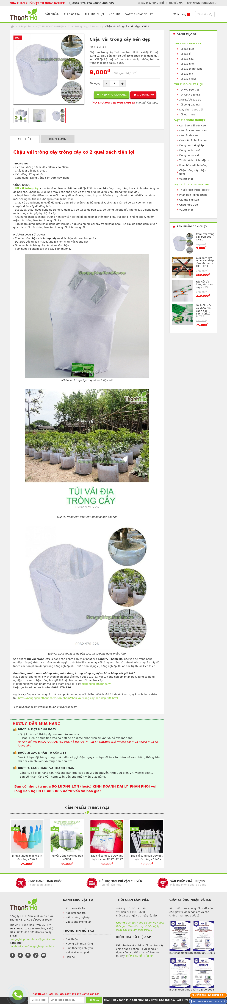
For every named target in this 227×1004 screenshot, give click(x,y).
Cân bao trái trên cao (192, 125)
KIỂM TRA (209, 995)
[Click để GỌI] (17, 994)
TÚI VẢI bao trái (189, 89)
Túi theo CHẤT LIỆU (188, 84)
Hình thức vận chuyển (79, 948)
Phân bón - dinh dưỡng (193, 165)
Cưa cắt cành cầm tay (193, 140)
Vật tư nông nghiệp (78, 917)
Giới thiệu (72, 939)
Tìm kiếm (205, 14)
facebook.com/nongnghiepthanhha (32, 946)
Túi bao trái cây (75, 908)
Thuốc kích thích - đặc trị (194, 160)
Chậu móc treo (188, 204)
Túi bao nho (186, 63)
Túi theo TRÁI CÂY (187, 43)
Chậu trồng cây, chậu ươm (84, 26)
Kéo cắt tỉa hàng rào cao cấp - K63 (204, 284)
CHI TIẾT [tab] (24, 139)
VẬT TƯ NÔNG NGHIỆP (139, 14)
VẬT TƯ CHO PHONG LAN (191, 184)
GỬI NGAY (94, 1000)
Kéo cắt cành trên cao (193, 130)
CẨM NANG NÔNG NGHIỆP (202, 3)
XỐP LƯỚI (115, 14)
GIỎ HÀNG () (145, 94)
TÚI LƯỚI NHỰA (94, 14)
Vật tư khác (186, 178)
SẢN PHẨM (51, 14)
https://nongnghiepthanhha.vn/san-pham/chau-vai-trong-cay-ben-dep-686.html (68, 698)
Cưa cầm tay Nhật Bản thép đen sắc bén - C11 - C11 (205, 261)
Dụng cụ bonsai (189, 155)
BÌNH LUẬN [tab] (57, 139)
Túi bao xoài (186, 58)
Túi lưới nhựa (187, 114)
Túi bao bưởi (187, 48)
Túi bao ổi (185, 53)
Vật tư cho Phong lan (79, 921)
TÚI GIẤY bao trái (190, 94)
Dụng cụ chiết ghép (191, 145)
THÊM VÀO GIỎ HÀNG (113, 94)
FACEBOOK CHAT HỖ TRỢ (208, 1001)
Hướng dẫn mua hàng (79, 943)
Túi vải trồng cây (26, 188)
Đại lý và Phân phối (78, 952)
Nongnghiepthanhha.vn (96, 683)
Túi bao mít (186, 73)
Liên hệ (70, 957)
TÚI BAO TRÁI (72, 14)
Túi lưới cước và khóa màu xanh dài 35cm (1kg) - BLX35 (204, 311)
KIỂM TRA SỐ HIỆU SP (139, 956)
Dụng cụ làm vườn (190, 150)
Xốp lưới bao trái (76, 912)
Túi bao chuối (187, 78)
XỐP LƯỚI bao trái (190, 99)
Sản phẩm (25, 26)
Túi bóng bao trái (189, 104)
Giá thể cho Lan (189, 199)
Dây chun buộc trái (191, 109)
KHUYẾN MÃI (175, 3)
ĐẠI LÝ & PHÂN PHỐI (153, 3)
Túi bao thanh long (191, 68)
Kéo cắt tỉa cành (189, 135)
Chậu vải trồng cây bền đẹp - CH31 (205, 237)
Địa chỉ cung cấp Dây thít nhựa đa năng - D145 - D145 (146, 859)
